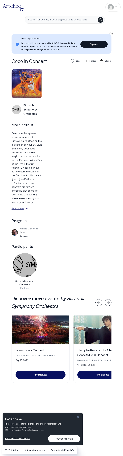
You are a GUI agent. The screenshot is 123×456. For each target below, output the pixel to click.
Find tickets (40, 374)
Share (108, 61)
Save (78, 61)
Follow (93, 61)
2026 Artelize (12, 450)
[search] (100, 20)
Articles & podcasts (35, 450)
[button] (27, 208)
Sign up (94, 44)
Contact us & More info (62, 450)
